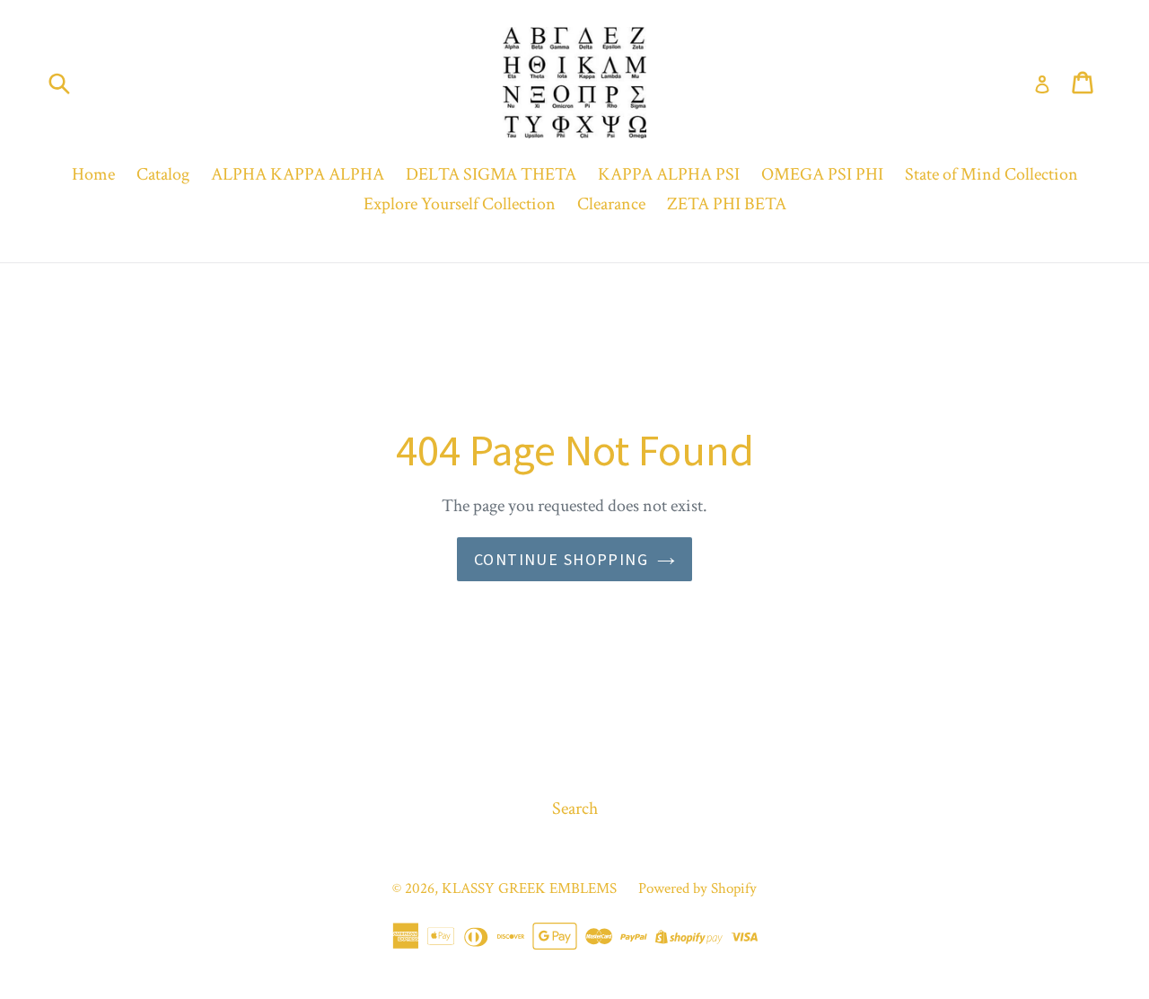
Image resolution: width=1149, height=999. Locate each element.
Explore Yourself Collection (460, 204)
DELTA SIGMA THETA (491, 174)
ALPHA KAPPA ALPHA (297, 174)
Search (575, 808)
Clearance (611, 204)
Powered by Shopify (697, 888)
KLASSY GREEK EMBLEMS (529, 888)
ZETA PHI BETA (726, 204)
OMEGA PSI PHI (822, 174)
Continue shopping (561, 559)
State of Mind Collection (991, 174)
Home (93, 174)
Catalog (162, 174)
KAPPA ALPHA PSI (669, 174)
